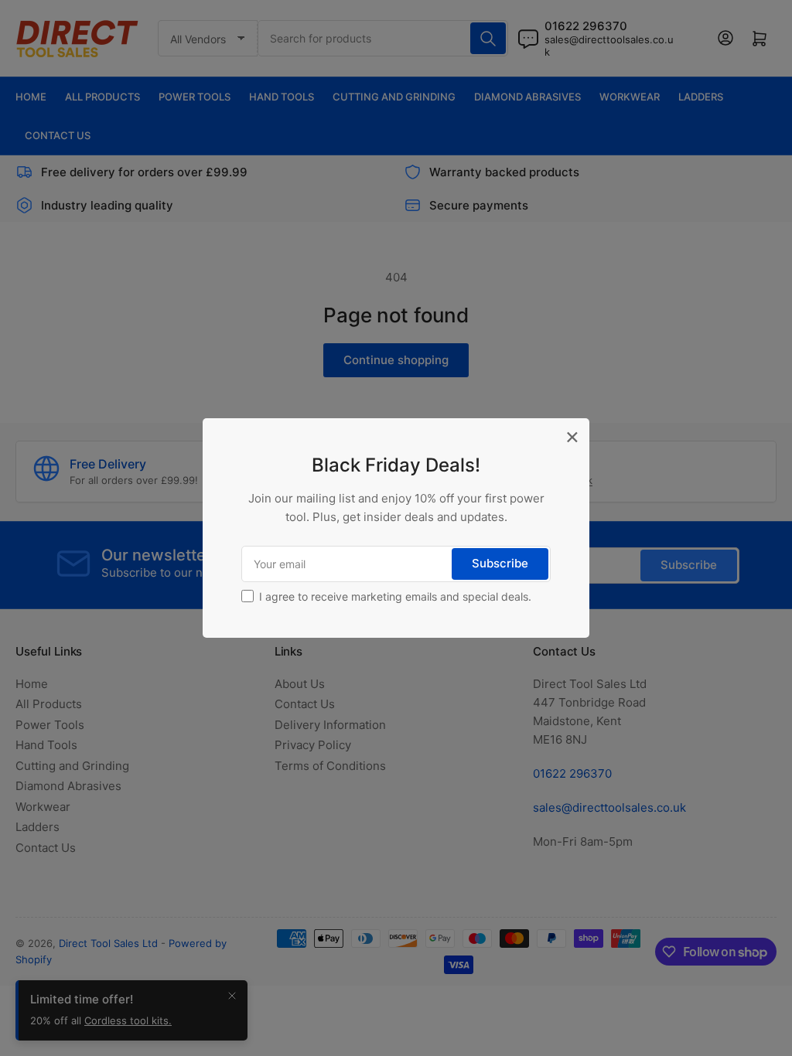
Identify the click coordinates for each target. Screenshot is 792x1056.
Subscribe (500, 563)
